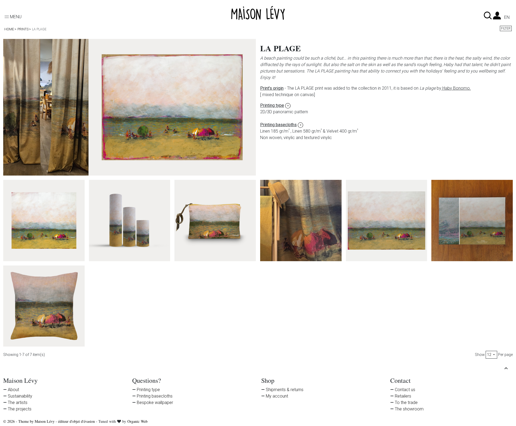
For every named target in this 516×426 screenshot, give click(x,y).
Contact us (405, 389)
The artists (17, 402)
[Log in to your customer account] (497, 17)
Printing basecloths (155, 396)
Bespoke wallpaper (155, 402)
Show (480, 354)
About (13, 389)
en (507, 17)
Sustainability (20, 396)
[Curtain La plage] (301, 220)
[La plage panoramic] (386, 220)
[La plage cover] (44, 306)
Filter (506, 28)
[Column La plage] (129, 220)
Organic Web (137, 421)
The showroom (409, 409)
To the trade (406, 402)
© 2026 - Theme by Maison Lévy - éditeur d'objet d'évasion (49, 421)
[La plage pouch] (215, 220)
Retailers (403, 396)
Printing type (148, 389)
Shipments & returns (284, 389)
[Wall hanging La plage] (44, 220)
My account (277, 396)
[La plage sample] (472, 220)
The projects (19, 409)
